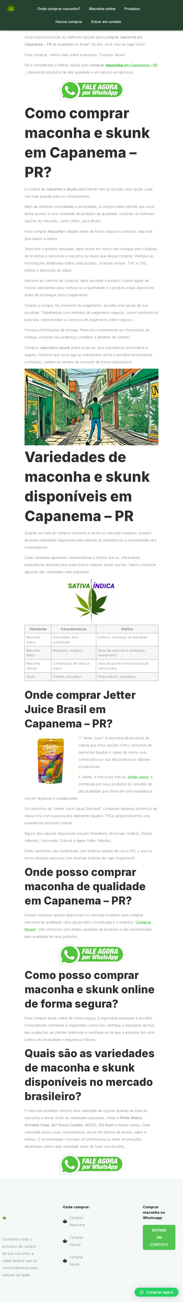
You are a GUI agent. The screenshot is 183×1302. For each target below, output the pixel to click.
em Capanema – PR (131, 65)
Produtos (132, 8)
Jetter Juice (137, 777)
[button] (157, 1292)
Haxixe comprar (69, 21)
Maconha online (102, 8)
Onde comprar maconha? (58, 8)
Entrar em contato (106, 21)
